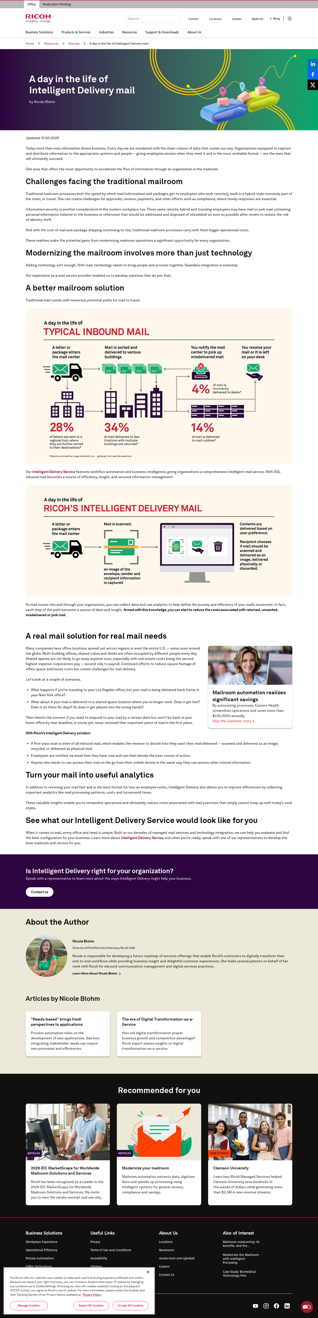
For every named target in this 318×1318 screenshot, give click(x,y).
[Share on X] (313, 85)
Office (31, 4)
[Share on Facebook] (313, 74)
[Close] (148, 1272)
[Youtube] (255, 1305)
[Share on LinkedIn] (313, 64)
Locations (215, 19)
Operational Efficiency (41, 1250)
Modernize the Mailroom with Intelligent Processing (241, 1259)
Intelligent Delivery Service (53, 472)
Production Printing (57, 4)
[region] (79, 1291)
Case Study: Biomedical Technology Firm (239, 1274)
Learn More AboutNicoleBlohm (94, 973)
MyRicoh (257, 19)
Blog (276, 19)
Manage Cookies (29, 1305)
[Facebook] (276, 1305)
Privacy (95, 1242)
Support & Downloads (162, 32)
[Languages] (287, 18)
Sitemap (96, 1266)
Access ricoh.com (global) (177, 1258)
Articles (74, 43)
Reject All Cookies (91, 1305)
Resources (129, 32)
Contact (193, 19)
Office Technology (39, 1266)
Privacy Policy (92, 1294)
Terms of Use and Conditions (110, 1250)
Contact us (39, 892)
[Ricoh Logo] (38, 18)
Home (30, 43)
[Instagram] (266, 1305)
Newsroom (166, 1250)
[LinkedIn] (287, 1305)
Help (307, 1307)
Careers (236, 19)
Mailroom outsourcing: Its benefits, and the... (241, 1244)
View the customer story (231, 721)
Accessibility (98, 1258)
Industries (106, 32)
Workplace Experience (42, 1242)
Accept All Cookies (130, 1305)
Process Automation (40, 1258)
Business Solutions (39, 32)
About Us (194, 32)
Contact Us (166, 1275)
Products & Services (75, 32)
